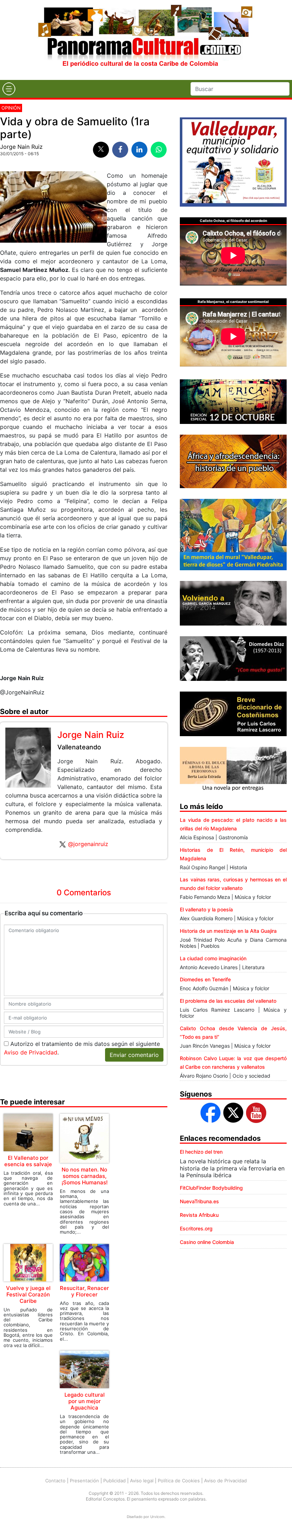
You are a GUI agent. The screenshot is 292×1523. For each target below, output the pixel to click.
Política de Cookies (179, 1480)
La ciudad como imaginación (213, 958)
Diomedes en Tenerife (205, 979)
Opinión (11, 108)
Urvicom (157, 1516)
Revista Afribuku (199, 1215)
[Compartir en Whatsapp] (159, 150)
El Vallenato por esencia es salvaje (28, 1161)
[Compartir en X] (101, 150)
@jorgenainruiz (88, 843)
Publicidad (114, 1480)
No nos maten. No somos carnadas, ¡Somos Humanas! (85, 1176)
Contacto (55, 1480)
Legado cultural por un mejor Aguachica (84, 1401)
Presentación (84, 1480)
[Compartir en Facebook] (120, 150)
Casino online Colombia (207, 1242)
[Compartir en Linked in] (139, 150)
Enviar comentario (134, 1054)
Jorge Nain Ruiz (21, 146)
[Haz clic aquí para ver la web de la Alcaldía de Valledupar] (233, 161)
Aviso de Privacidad (30, 1052)
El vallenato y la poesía (206, 909)
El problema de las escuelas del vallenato (228, 1001)
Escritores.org (196, 1228)
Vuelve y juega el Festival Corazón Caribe (28, 1294)
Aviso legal (141, 1480)
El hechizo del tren (201, 1152)
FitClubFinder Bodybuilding (211, 1188)
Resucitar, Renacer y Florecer (84, 1291)
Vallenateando (79, 747)
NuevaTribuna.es (199, 1201)
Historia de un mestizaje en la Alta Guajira (228, 931)
